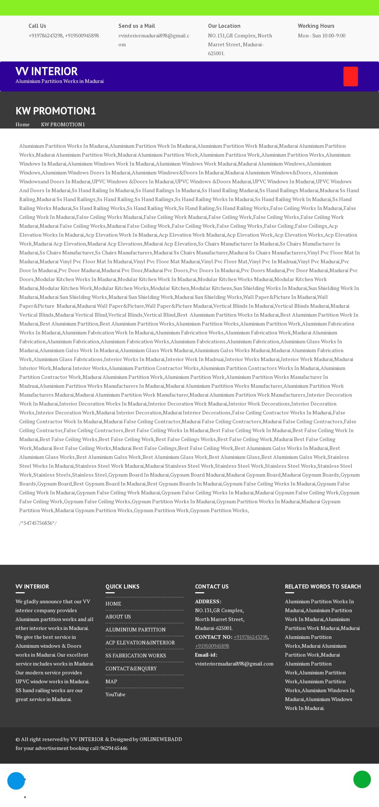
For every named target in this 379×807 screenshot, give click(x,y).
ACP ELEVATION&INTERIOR (140, 642)
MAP (111, 681)
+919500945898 (212, 645)
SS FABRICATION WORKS (135, 655)
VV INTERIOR (47, 71)
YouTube (115, 694)
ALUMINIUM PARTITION (135, 629)
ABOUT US (118, 616)
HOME (113, 603)
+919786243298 (251, 636)
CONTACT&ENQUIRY (131, 668)
